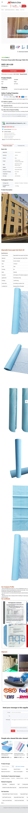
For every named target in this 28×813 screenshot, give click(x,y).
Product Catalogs (20, 766)
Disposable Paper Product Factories (10, 794)
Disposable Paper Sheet (19, 797)
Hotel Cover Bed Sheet (19, 800)
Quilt (19, 784)
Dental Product (17, 769)
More (2, 803)
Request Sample (23, 74)
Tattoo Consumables (18, 771)
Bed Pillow (4, 784)
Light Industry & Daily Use (9, 9)
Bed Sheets (22, 9)
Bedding (17, 9)
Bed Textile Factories (6, 797)
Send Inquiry (13, 71)
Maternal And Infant (5, 771)
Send (13, 730)
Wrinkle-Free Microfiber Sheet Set (9, 787)
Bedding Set (12, 784)
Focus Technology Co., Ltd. (17, 807)
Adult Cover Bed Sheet (7, 800)
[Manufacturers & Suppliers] (14, 2)
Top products (4, 769)
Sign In (3, 139)
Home (2, 9)
